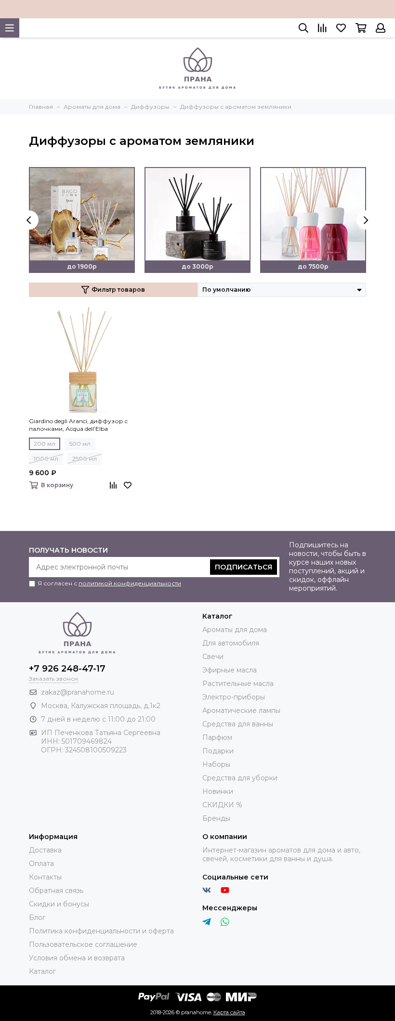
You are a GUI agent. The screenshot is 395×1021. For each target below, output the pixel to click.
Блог (37, 917)
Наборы (216, 764)
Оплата (41, 863)
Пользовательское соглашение (83, 944)
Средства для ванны (237, 724)
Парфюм (217, 737)
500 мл (80, 443)
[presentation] (29, 220)
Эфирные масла (229, 670)
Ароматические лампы (241, 710)
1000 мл (46, 458)
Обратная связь (56, 890)
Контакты (45, 877)
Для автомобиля (230, 643)
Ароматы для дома (234, 629)
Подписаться (243, 567)
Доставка (45, 850)
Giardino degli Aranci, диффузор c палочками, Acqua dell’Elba (78, 424)
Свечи (213, 656)
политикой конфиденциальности (130, 583)
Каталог (42, 971)
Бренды (216, 818)
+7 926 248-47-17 (67, 668)
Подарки (218, 751)
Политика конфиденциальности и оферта (101, 931)
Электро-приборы (233, 697)
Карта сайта (229, 1012)
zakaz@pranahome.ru (77, 692)
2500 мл (84, 458)
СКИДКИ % (222, 805)
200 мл (44, 443)
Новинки (217, 791)
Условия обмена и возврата (77, 958)
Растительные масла (238, 683)
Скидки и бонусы (59, 904)
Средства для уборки (239, 778)
